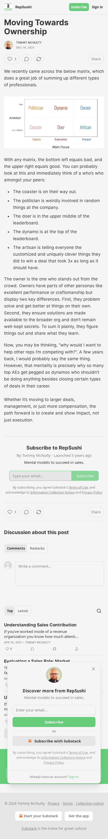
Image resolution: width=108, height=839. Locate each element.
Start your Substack (41, 815)
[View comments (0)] (27, 59)
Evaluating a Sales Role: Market (37, 661)
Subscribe (79, 7)
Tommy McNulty (29, 42)
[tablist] (25, 548)
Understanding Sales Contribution (40, 624)
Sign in (97, 7)
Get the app (79, 815)
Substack (29, 828)
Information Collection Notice (63, 757)
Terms (68, 803)
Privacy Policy (54, 762)
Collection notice (90, 803)
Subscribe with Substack (57, 740)
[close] (93, 669)
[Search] (99, 611)
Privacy (54, 803)
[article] (54, 637)
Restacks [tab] (37, 548)
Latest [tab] (23, 611)
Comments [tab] (16, 548)
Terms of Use (78, 752)
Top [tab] (10, 611)
